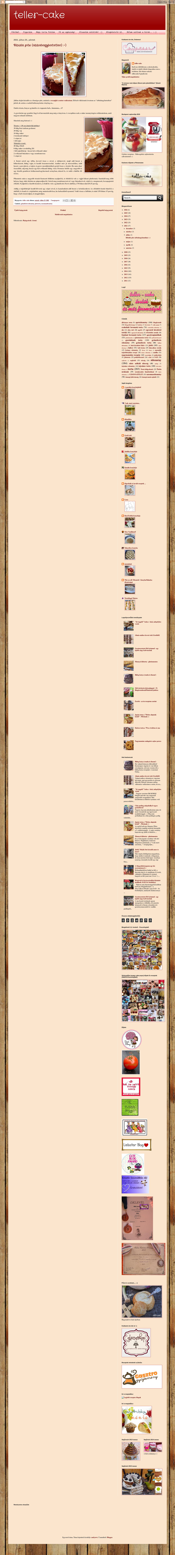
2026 (126, 210)
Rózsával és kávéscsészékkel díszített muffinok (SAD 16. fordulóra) (147, 881)
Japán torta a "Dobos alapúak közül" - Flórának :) (145, 716)
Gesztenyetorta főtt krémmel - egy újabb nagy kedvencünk (146, 649)
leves (143, 350)
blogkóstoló (157, 322)
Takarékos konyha (131, 548)
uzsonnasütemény (46, 204)
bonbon (140, 325)
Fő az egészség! (67, 32)
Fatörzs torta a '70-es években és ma (147, 728)
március (129, 248)
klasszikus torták (155, 348)
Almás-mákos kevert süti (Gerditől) (147, 635)
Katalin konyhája (131, 467)
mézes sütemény (145, 352)
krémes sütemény (131, 350)
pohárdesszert (139, 357)
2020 (126, 252)
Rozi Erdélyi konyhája (132, 516)
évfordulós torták (152, 332)
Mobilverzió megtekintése (63, 214)
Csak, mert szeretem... (132, 403)
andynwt (94, 1537)
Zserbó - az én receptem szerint (146, 701)
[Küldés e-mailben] (64, 200)
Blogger (109, 1537)
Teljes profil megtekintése (130, 77)
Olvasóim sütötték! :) (90, 32)
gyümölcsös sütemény (27, 204)
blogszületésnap (130, 325)
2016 (126, 265)
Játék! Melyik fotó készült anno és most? (147, 850)
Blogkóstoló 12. (114, 32)
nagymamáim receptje (131, 354)
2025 (126, 213)
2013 (126, 274)
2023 (126, 219)
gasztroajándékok (154, 334)
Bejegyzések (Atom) (30, 220)
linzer (150, 350)
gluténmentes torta (141, 337)
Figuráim (27, 32)
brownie (147, 325)
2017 (126, 261)
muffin (155, 352)
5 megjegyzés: (55, 200)
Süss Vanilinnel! (130, 532)
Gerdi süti (128, 435)
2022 (126, 222)
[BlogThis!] (66, 200)
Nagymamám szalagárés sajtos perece (148, 741)
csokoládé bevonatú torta (132, 327)
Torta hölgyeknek (147, 369)
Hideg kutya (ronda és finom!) (145, 675)
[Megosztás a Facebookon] (72, 200)
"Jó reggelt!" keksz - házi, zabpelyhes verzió (148, 623)
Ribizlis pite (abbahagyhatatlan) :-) (40, 45)
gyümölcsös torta (143, 342)
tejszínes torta (145, 366)
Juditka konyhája (131, 451)
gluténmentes (129, 338)
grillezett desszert (156, 338)
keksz (130, 347)
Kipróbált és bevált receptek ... (135, 483)
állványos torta (127, 322)
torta (130, 369)
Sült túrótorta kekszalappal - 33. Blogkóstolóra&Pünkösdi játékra (146, 689)
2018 (126, 258)
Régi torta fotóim (45, 32)
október (129, 231)
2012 (126, 277)
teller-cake (39, 15)
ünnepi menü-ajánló (149, 377)
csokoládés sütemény (153, 327)
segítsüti (133, 360)
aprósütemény (141, 322)
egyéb (140, 330)
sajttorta (124, 360)
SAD (156, 357)
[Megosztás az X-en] (69, 200)
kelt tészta (141, 348)
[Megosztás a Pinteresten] (74, 200)
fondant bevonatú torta (131, 334)
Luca (126, 499)
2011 (126, 281)
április (128, 245)
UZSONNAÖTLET (136, 374)
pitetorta (37, 204)
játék (151, 345)
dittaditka (128, 419)
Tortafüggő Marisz (131, 598)
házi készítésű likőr (138, 345)
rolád (149, 357)
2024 (126, 216)
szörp (156, 363)
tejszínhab (128, 564)
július (128, 235)
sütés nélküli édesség (138, 363)
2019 (126, 255)
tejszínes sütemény (128, 366)
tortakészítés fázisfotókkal (144, 372)
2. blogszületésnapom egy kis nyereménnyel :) (145, 867)
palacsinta (157, 355)
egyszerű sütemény (137, 333)
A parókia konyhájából (133, 387)
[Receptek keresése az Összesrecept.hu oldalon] (131, 1397)
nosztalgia (148, 355)
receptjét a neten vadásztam (61, 100)
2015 (126, 268)
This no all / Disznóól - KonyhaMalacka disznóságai (138, 581)
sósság (143, 360)
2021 (126, 226)
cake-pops (156, 325)
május (128, 241)
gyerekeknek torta (134, 340)
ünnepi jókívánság (132, 377)
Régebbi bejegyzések (105, 210)
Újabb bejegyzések (20, 210)
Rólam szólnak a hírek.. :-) (141, 32)
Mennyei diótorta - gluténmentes (146, 661)
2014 (126, 271)
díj (123, 330)
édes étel (131, 330)
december (129, 228)
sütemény (156, 360)
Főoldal (15, 32)
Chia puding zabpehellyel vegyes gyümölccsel (146, 807)
